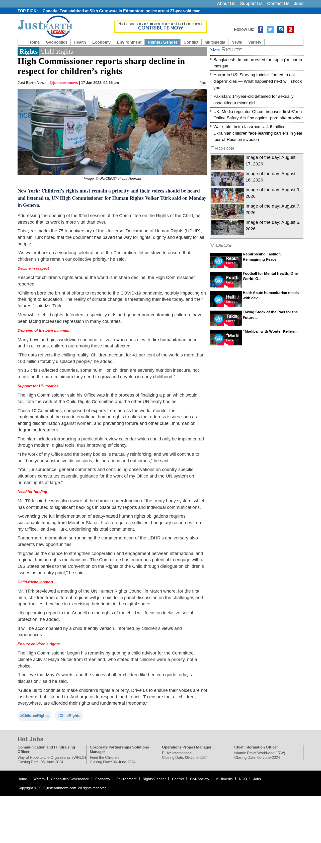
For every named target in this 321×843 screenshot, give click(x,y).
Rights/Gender (154, 779)
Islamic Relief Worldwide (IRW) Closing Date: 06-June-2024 (259, 755)
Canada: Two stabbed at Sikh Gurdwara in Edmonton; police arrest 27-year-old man (122, 11)
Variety (254, 42)
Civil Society (199, 779)
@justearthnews (63, 82)
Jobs (298, 3)
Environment (129, 42)
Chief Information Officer (256, 747)
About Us (226, 3)
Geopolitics (56, 42)
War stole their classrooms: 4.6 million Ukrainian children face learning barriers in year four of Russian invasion (257, 133)
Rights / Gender (162, 42)
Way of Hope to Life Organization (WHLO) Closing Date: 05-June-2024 (52, 759)
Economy (101, 42)
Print (202, 82)
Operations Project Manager (186, 747)
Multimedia (215, 42)
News (236, 42)
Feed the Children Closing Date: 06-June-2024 (112, 759)
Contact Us (278, 3)
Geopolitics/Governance (70, 779)
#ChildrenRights (34, 715)
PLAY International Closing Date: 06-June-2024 (185, 755)
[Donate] (160, 26)
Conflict (191, 42)
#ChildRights (68, 715)
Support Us (251, 3)
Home (34, 42)
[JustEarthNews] (45, 26)
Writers (39, 779)
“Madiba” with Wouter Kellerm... (271, 331)
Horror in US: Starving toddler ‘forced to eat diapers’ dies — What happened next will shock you (257, 81)
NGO (243, 779)
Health (80, 42)
